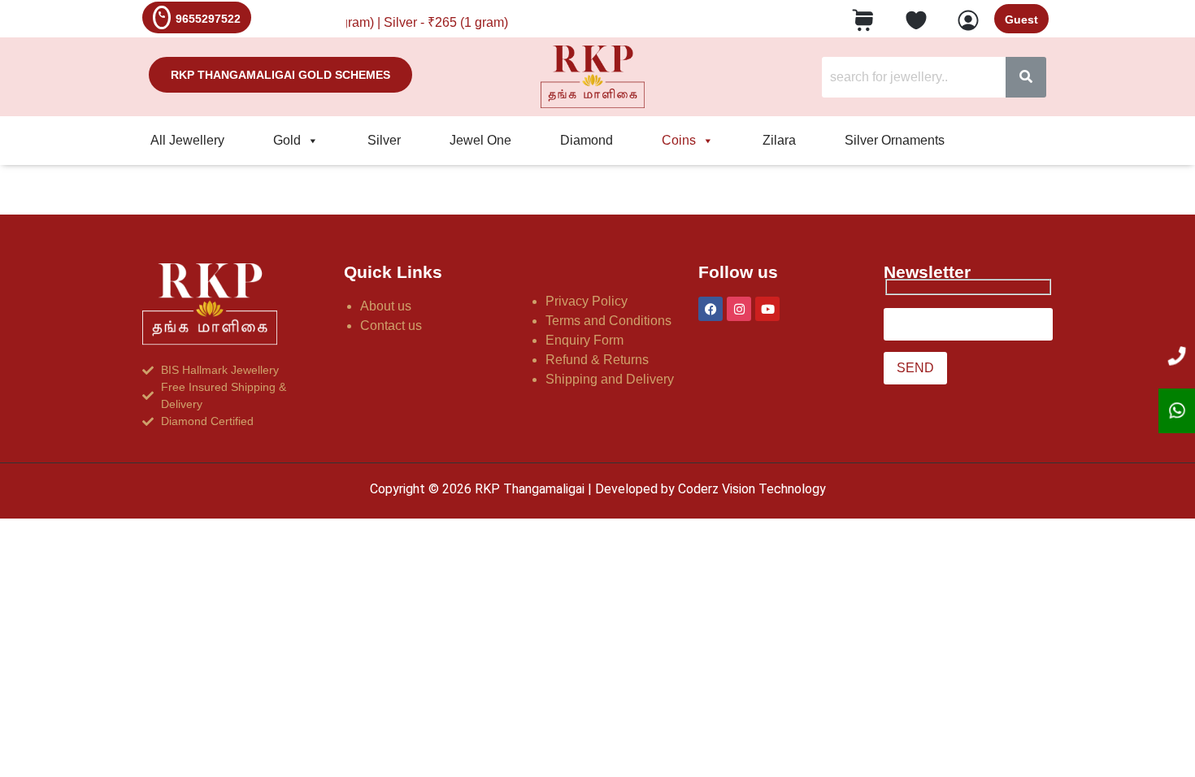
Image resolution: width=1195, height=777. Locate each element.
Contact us (391, 325)
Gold (287, 140)
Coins (679, 140)
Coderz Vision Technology (752, 489)
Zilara (779, 140)
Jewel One (480, 140)
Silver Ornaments (895, 140)
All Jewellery (187, 140)
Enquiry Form (584, 340)
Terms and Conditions (608, 321)
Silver (384, 140)
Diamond (586, 140)
